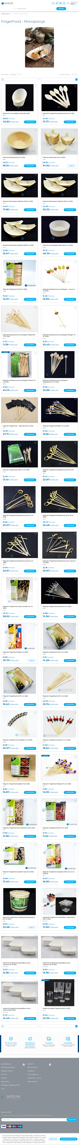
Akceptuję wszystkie (68, 1139)
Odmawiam (53, 1139)
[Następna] (76, 79)
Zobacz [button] (71, 166)
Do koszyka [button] (30, 122)
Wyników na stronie (64, 74)
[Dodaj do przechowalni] (35, 86)
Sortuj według (5, 74)
